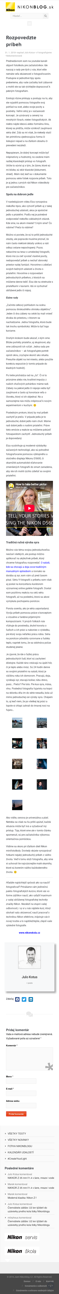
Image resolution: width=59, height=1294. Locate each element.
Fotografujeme (44, 52)
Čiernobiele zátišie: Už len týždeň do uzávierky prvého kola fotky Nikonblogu (29, 1209)
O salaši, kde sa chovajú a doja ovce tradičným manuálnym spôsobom (28, 567)
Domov (27, 1281)
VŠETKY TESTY (17, 1133)
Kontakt (50, 1281)
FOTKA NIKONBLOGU (20, 1146)
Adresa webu (13, 1100)
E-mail (10, 1088)
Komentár (11, 1045)
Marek (11, 1184)
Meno (9, 1076)
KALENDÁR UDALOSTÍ (21, 1152)
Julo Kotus (29, 977)
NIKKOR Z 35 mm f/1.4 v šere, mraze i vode (31, 1178)
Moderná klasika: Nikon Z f (22, 1197)
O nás (38, 1281)
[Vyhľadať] (45, 15)
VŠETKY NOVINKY (18, 1140)
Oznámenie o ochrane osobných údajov (35, 1290)
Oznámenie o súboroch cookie (39, 1286)
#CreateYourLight (17, 1158)
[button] (29, 23)
